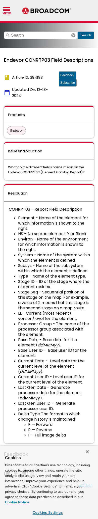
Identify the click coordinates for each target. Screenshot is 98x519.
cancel (73, 35)
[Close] (87, 451)
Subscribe (67, 83)
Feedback (67, 75)
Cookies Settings (48, 512)
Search (86, 35)
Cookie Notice (17, 502)
